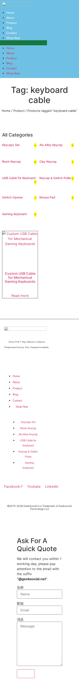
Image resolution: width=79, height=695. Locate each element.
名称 (20, 587)
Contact (11, 68)
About (10, 53)
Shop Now (13, 38)
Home (10, 48)
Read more (20, 295)
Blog (9, 63)
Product (11, 58)
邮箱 (20, 603)
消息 (20, 619)
